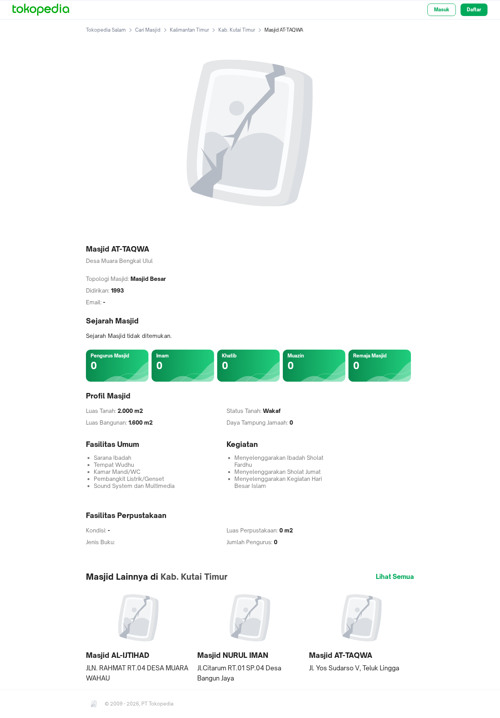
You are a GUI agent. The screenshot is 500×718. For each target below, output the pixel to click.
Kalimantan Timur (189, 30)
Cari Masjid (148, 30)
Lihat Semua (395, 576)
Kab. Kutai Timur (236, 30)
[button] (138, 635)
